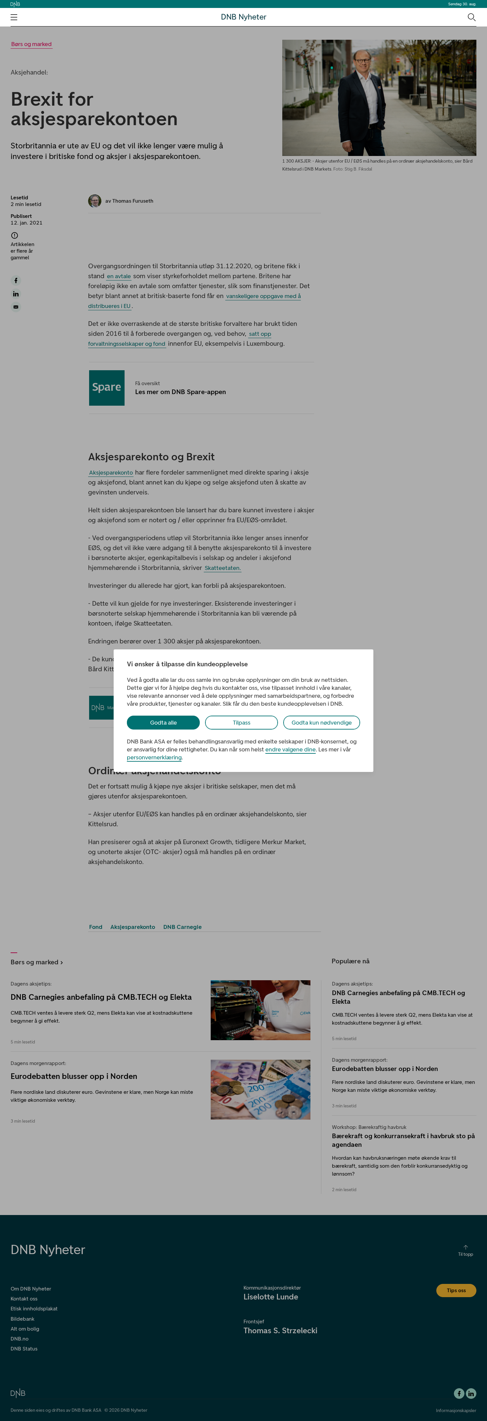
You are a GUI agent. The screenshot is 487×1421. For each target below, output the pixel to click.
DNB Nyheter (243, 17)
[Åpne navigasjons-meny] (14, 17)
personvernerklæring (154, 757)
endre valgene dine (290, 749)
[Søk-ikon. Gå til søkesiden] (471, 17)
